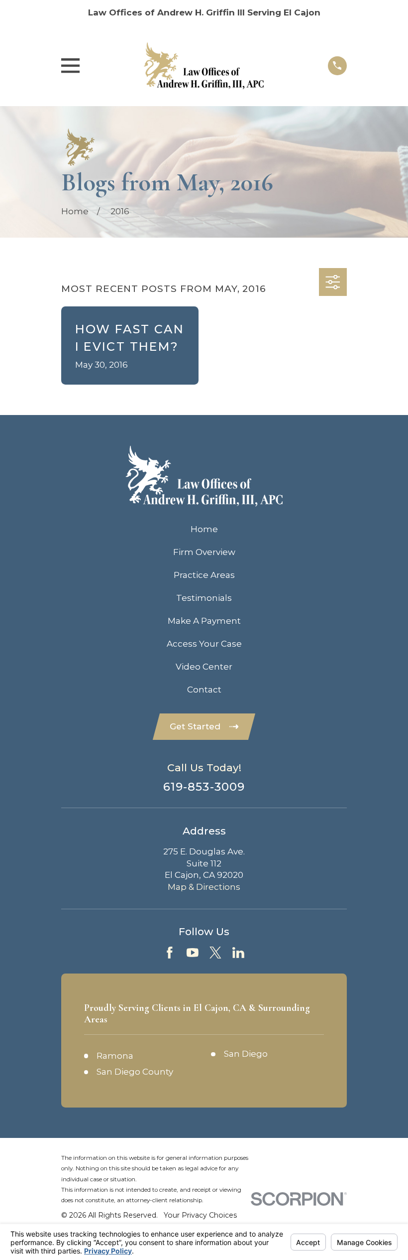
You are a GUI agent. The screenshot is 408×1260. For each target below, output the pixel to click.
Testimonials (204, 598)
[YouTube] (193, 953)
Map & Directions (204, 887)
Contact (204, 690)
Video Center (204, 667)
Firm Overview (204, 552)
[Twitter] (215, 953)
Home (204, 529)
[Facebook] (170, 953)
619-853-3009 (204, 787)
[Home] (204, 66)
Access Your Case (204, 644)
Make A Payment (204, 621)
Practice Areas (204, 575)
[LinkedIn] (238, 953)
